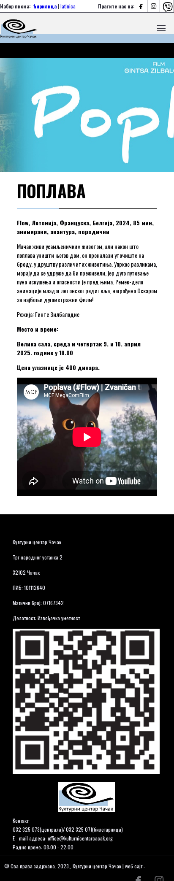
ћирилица (45, 6)
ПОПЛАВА (51, 190)
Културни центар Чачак (37, 542)
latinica (68, 6)
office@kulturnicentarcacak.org (80, 838)
